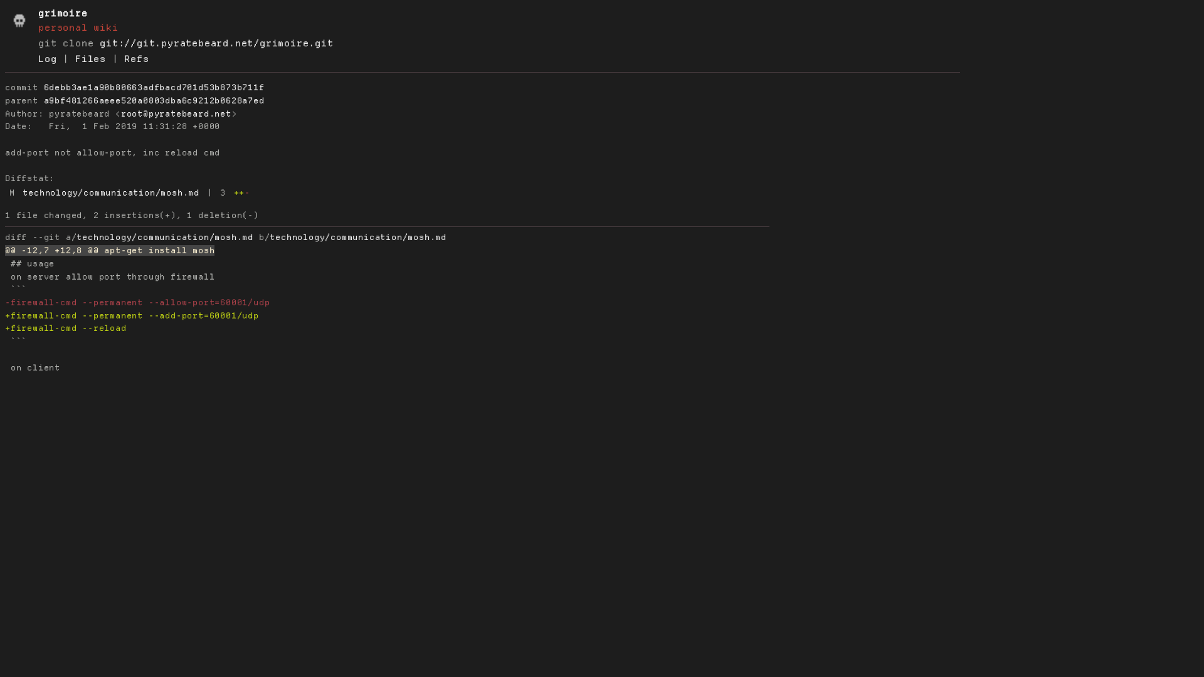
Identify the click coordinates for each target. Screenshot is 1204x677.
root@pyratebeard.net (176, 113)
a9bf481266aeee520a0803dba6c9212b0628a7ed (154, 100)
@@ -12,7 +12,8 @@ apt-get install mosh (109, 250)
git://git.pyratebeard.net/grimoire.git (216, 43)
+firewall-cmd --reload (66, 328)
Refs (136, 59)
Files (90, 59)
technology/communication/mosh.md (111, 192)
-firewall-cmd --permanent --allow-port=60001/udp (137, 302)
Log (47, 59)
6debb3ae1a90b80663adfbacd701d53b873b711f (154, 87)
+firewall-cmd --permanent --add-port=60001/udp (132, 315)
